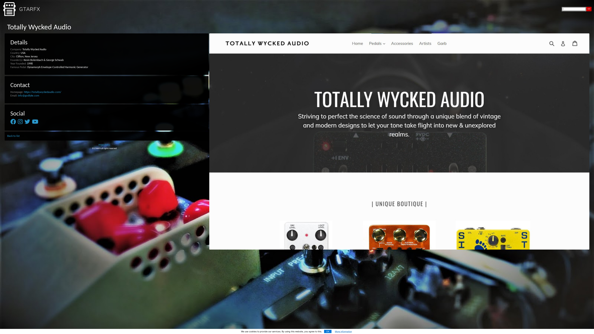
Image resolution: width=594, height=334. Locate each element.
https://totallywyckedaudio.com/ (42, 92)
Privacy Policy (104, 145)
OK (327, 331)
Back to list (13, 136)
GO (589, 9)
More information (343, 331)
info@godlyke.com (28, 95)
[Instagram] (20, 122)
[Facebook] (13, 122)
